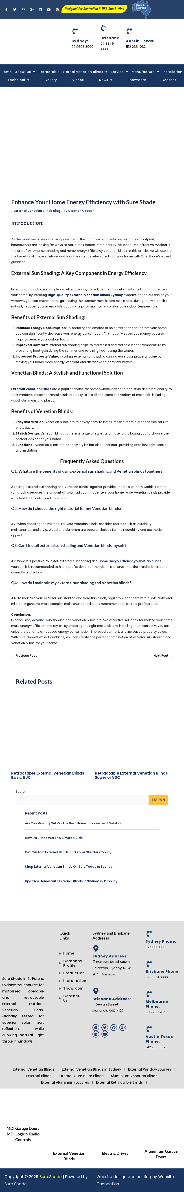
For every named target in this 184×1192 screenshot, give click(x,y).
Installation (172, 72)
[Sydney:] (75, 31)
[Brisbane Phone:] (149, 964)
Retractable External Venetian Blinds (71, 72)
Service (117, 72)
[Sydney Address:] (95, 948)
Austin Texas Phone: (159, 1039)
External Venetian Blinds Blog (37, 211)
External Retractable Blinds (119, 1082)
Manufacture (143, 72)
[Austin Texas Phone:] (149, 1029)
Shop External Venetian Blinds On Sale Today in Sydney (68, 867)
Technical (16, 80)
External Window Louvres (149, 1069)
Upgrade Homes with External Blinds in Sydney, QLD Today (71, 881)
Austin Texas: (140, 41)
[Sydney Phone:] (149, 933)
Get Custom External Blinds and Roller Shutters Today (68, 852)
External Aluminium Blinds (81, 1076)
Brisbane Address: (111, 998)
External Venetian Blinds (34, 1069)
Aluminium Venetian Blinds (134, 1076)
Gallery (51, 80)
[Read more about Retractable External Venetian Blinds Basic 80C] (50, 729)
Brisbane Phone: (163, 971)
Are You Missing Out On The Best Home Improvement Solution (73, 823)
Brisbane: (110, 38)
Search (21, 792)
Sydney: (80, 41)
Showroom (137, 80)
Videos (78, 80)
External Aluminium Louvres (65, 1082)
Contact (169, 80)
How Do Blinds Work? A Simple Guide (54, 838)
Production (71, 973)
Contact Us (71, 998)
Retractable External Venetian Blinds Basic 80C (47, 775)
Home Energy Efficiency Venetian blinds (130, 561)
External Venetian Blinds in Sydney (91, 1069)
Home (7, 72)
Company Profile (71, 963)
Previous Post (24, 656)
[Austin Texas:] (129, 31)
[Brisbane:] (104, 28)
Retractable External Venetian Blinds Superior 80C (131, 775)
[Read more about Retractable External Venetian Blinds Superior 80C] (134, 729)
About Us (23, 72)
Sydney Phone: (161, 941)
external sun (42, 620)
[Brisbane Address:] (95, 991)
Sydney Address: (109, 956)
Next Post (162, 656)
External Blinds (39, 1076)
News (103, 80)
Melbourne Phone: (157, 1004)
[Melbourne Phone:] (149, 994)
